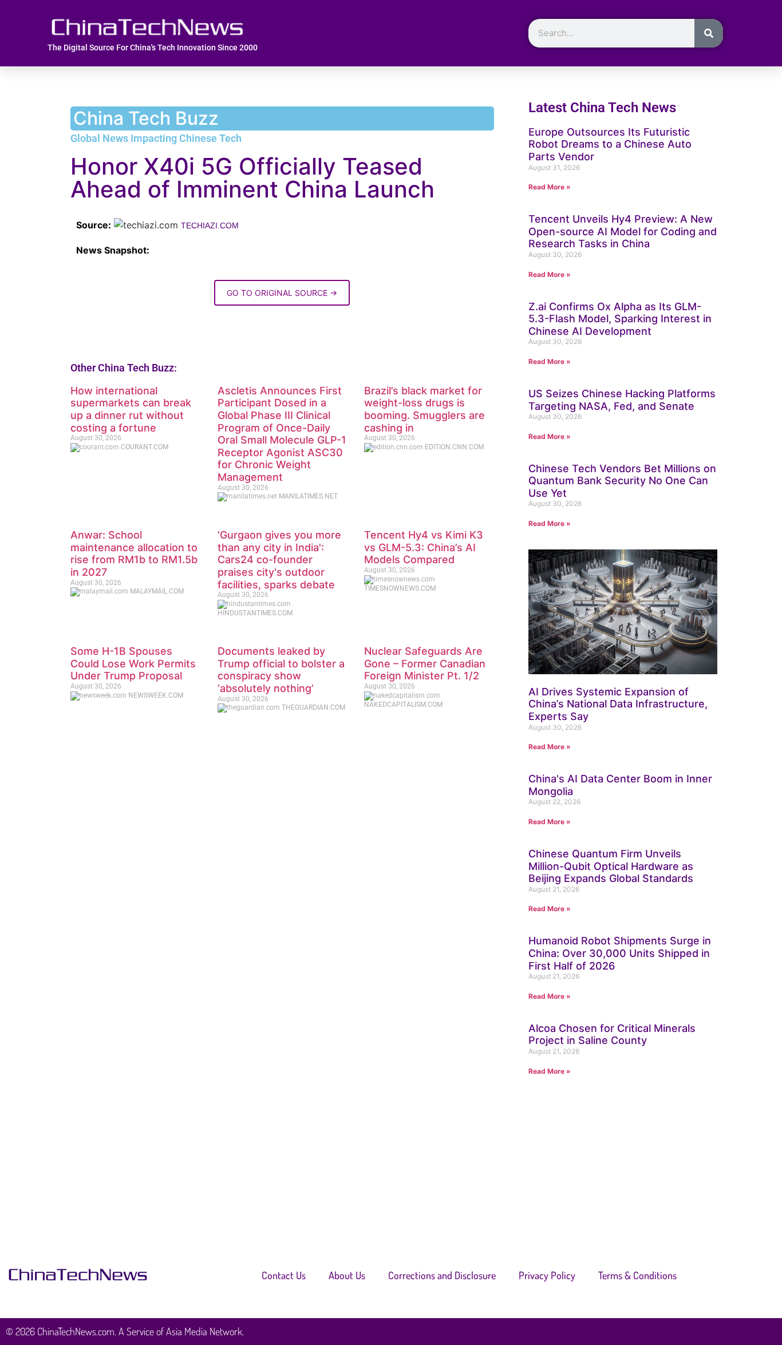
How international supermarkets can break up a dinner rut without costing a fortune (130, 409)
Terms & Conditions (637, 1275)
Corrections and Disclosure (442, 1275)
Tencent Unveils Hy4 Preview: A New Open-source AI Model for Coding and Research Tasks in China (622, 231)
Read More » (549, 187)
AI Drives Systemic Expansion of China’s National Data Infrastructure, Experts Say (618, 704)
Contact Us (284, 1275)
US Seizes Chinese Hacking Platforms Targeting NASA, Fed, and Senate (622, 399)
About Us (347, 1275)
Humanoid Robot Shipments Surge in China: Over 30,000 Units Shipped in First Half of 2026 (619, 953)
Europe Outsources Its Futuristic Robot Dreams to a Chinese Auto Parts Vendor (610, 144)
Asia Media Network (204, 1331)
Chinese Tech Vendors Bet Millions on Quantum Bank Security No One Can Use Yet (622, 480)
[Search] (708, 33)
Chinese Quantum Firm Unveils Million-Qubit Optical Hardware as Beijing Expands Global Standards (610, 866)
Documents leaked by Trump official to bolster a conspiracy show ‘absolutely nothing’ (281, 669)
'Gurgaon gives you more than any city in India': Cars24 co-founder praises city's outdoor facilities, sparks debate (279, 559)
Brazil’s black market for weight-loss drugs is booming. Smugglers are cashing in (424, 409)
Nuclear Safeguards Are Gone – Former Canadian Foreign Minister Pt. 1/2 (424, 663)
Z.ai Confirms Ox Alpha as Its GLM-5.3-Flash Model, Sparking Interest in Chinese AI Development (620, 318)
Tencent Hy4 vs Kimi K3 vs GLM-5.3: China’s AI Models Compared (423, 547)
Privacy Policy (547, 1275)
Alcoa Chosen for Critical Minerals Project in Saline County (612, 1034)
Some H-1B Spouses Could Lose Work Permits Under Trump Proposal (133, 663)
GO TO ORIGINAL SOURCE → (282, 293)
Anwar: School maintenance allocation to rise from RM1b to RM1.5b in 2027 (134, 553)
